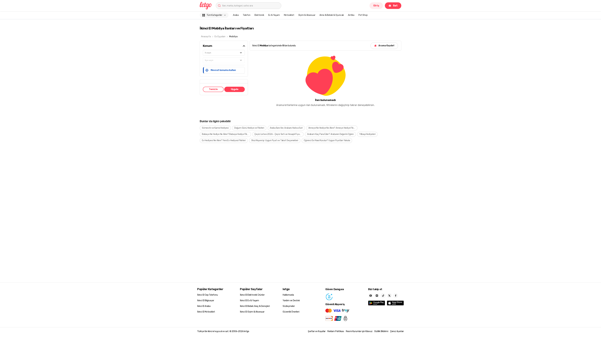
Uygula (234, 89)
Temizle (213, 89)
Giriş (376, 5)
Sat (395, 5)
